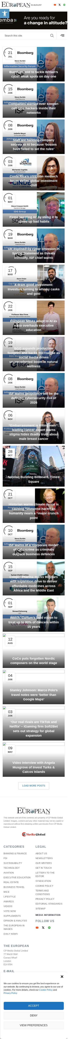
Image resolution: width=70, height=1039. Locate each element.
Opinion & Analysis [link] (15, 921)
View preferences (34, 1025)
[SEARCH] (52, 35)
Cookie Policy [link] (46, 990)
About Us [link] (41, 853)
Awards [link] (9, 901)
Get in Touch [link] (44, 868)
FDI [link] (5, 858)
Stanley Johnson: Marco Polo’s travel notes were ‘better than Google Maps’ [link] (34, 694)
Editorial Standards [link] (49, 904)
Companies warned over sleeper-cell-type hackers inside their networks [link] (33, 108)
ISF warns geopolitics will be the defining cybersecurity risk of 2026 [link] (34, 398)
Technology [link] (12, 868)
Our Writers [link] (44, 863)
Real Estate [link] (11, 882)
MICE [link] (6, 892)
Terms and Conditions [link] (43, 892)
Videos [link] (8, 906)
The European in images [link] (14, 927)
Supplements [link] (12, 916)
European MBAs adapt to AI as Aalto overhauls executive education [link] (33, 325)
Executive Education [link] (17, 877)
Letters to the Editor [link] (45, 875)
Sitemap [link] (41, 908)
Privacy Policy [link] (10, 993)
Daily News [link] (11, 934)
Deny (34, 1015)
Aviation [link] (9, 873)
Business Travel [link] (14, 887)
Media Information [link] (48, 915)
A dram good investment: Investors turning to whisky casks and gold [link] (34, 289)
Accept (33, 1005)
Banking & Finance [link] (15, 853)
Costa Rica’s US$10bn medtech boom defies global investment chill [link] (34, 181)
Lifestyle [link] (10, 897)
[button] (62, 976)
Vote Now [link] (10, 911)
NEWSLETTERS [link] (44, 858)
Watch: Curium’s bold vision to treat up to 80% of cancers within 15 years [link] (33, 622)
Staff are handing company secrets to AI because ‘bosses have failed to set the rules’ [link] (34, 144)
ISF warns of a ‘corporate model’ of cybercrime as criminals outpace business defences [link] (34, 549)
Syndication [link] (43, 881)
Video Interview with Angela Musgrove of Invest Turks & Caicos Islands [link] (33, 767)
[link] (4, 13)
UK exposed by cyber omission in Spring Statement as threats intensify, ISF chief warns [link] (34, 253)
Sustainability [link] (13, 863)
